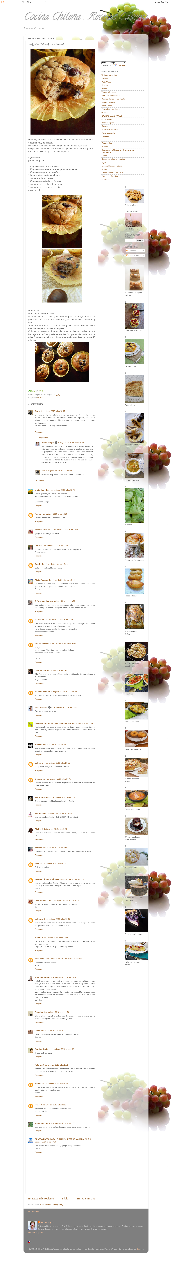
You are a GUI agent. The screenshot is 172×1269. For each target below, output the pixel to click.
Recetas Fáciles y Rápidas (47, 879)
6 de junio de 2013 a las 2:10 (61, 1049)
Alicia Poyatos (41, 580)
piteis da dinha (42, 490)
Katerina (38, 1065)
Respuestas (43, 438)
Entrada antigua (85, 1198)
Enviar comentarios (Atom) (51, 1204)
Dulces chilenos (108, 102)
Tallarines (105, 179)
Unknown (39, 763)
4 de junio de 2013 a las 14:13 (71, 442)
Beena (38, 863)
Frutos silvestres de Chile (112, 173)
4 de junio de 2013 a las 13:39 (55, 564)
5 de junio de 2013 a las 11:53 (55, 938)
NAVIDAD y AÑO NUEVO (112, 116)
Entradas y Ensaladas (110, 95)
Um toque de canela (44, 900)
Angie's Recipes (42, 797)
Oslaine (38, 670)
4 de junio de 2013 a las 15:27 (55, 670)
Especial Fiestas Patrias (111, 166)
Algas (103, 162)
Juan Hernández (42, 977)
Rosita (38, 514)
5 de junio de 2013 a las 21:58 (56, 1012)
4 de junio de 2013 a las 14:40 (60, 620)
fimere (37, 1105)
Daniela (38, 546)
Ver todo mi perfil (35, 1232)
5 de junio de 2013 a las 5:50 (55, 848)
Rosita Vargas (48, 442)
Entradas (132, 251)
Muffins (40, 398)
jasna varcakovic (42, 691)
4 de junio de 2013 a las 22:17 (56, 744)
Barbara (38, 848)
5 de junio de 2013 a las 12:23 (69, 959)
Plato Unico (106, 82)
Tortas (104, 169)
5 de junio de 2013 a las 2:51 (62, 797)
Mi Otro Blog (33, 1211)
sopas (104, 140)
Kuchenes (105, 126)
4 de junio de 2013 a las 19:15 (64, 707)
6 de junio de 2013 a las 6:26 (55, 1083)
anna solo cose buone (45, 959)
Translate (121, 65)
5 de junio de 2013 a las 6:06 (53, 863)
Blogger (140, 1249)
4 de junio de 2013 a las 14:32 (59, 471)
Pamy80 (38, 744)
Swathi (38, 564)
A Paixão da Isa (42, 601)
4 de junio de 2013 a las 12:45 (62, 490)
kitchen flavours (42, 1123)
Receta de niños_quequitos (113, 159)
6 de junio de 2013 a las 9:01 (63, 1123)
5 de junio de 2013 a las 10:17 (57, 919)
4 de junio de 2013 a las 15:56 (64, 691)
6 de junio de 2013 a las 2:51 (55, 1065)
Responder (39, 432)
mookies (39, 1083)
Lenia (37, 1030)
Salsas (104, 156)
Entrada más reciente (41, 1198)
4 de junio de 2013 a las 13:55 (62, 601)
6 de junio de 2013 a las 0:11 (53, 1030)
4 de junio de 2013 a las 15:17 (63, 644)
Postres (104, 78)
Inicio (65, 1198)
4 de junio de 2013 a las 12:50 (54, 514)
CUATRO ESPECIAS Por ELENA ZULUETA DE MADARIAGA (61, 1139)
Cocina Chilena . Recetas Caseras (86, 17)
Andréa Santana (42, 644)
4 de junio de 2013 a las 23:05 (57, 763)
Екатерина (40, 779)
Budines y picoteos (109, 123)
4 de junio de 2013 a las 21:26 (80, 723)
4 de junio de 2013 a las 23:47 (58, 779)
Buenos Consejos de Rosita (113, 99)
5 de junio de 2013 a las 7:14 (72, 879)
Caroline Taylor (42, 1049)
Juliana (38, 938)
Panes (104, 89)
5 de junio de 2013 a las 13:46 (63, 977)
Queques (105, 85)
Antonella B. (40, 813)
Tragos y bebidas (108, 92)
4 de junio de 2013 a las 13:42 (62, 580)
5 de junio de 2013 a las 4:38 (59, 813)
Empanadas (106, 143)
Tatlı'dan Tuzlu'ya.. (43, 530)
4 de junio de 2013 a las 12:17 (52, 411)
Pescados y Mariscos (110, 109)
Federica (39, 1012)
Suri (36, 411)
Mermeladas (106, 106)
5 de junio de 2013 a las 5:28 (54, 829)
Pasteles (105, 136)
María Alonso (41, 620)
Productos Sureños (109, 176)
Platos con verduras (109, 129)
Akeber (38, 829)
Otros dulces (106, 119)
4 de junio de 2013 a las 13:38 (55, 546)
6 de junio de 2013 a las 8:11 (53, 1105)
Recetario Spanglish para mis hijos (51, 723)
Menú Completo (108, 133)
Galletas (104, 112)
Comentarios (133, 255)
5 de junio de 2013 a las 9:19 (66, 900)
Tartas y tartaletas (109, 75)
